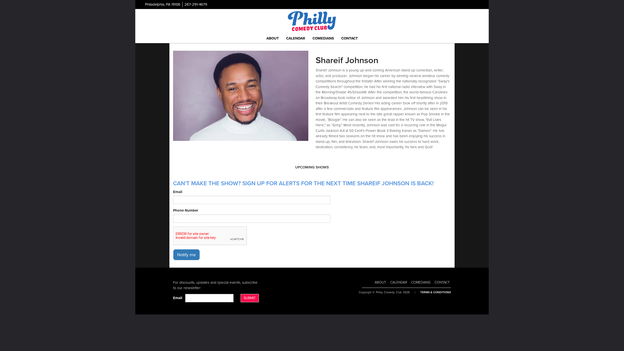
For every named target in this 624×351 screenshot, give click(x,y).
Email (177, 192)
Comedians (323, 38)
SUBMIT (250, 298)
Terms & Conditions (435, 292)
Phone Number (185, 210)
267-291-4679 (196, 4)
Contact (349, 38)
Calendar (295, 38)
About (272, 38)
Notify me (186, 254)
